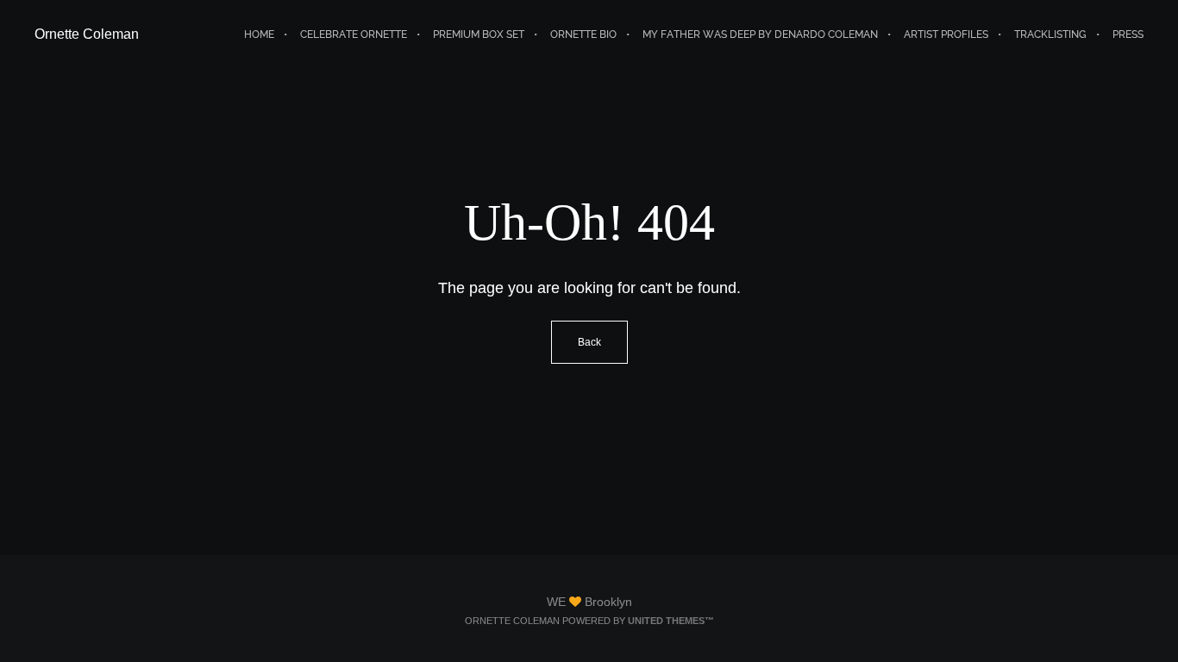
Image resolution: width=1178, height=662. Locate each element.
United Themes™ (671, 620)
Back (589, 342)
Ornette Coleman (86, 34)
